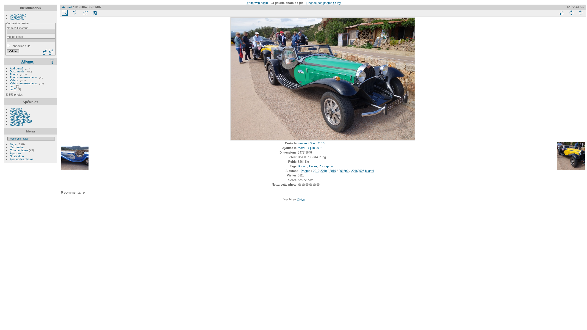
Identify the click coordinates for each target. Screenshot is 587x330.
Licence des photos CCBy (323, 3)
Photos (14, 74)
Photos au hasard (21, 120)
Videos (14, 80)
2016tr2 (344, 171)
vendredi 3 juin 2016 (311, 143)
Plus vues (16, 108)
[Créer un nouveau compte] (45, 52)
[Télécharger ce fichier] (95, 13)
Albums (27, 61)
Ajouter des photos (21, 159)
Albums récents (19, 117)
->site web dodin (257, 3)
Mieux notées (18, 111)
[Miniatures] (561, 13)
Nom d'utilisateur (17, 28)
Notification (17, 156)
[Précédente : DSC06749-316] (571, 13)
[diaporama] (75, 13)
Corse (313, 166)
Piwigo (301, 199)
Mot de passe (15, 36)
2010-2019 (320, 171)
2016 (332, 171)
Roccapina (326, 166)
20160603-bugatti (362, 171)
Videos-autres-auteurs (24, 83)
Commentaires (19, 150)
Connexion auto (20, 45)
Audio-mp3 (17, 68)
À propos (15, 153)
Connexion (17, 17)
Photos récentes (20, 114)
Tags (13, 144)
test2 (13, 89)
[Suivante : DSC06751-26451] (581, 13)
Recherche (17, 147)
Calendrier (16, 123)
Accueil (67, 7)
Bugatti (302, 166)
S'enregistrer (18, 15)
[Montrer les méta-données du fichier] (85, 13)
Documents (17, 71)
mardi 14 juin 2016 (310, 148)
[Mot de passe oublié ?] (51, 52)
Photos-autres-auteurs (24, 77)
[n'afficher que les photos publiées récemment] (52, 61)
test (12, 86)
